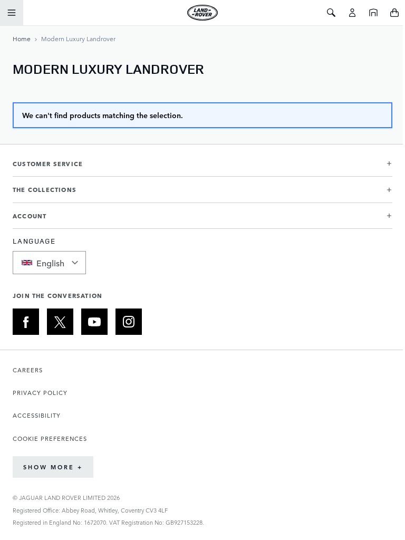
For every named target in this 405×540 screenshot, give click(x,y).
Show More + (53, 466)
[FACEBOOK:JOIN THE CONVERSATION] (26, 321)
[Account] (352, 12)
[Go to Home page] (202, 12)
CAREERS (28, 369)
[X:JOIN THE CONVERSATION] (60, 321)
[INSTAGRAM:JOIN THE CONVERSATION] (128, 321)
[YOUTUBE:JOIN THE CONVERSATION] (94, 321)
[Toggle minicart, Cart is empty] (394, 12)
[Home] (373, 12)
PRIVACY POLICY (40, 392)
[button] (202, 168)
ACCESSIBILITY (37, 415)
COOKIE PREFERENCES (50, 438)
